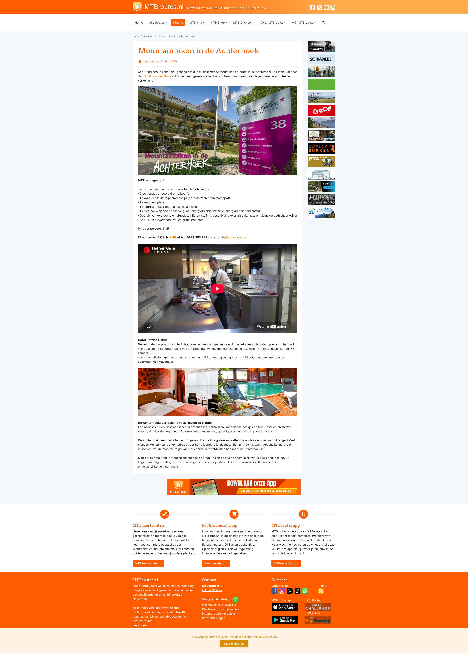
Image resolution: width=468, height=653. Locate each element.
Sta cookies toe (234, 643)
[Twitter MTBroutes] (320, 6)
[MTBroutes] (138, 6)
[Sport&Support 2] (321, 136)
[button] (323, 22)
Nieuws (178, 22)
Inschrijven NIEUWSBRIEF (219, 605)
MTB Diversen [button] (242, 22)
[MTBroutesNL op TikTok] (297, 590)
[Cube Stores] (321, 47)
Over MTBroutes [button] (272, 22)
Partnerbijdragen (213, 618)
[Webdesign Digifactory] (317, 619)
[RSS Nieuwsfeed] (321, 590)
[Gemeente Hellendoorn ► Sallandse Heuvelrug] (321, 85)
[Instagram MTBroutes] (332, 6)
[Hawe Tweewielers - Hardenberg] (321, 200)
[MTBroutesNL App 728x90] (234, 486)
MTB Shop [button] (218, 22)
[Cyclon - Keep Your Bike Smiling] (321, 111)
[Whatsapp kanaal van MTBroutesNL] (305, 590)
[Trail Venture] (321, 213)
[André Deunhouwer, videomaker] (317, 606)
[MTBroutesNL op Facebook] (274, 590)
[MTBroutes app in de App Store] (284, 606)
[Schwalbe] (321, 59)
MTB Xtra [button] (195, 22)
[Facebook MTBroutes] (313, 6)
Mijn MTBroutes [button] (302, 22)
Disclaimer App (230, 609)
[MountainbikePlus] (321, 162)
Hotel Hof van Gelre (157, 76)
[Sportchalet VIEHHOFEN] (321, 123)
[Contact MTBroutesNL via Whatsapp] (235, 599)
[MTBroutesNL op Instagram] (282, 590)
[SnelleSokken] (321, 149)
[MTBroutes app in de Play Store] (284, 619)
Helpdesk (221, 599)
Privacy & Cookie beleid (218, 613)
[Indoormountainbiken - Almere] (321, 72)
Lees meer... (141, 625)
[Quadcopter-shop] (321, 98)
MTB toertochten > (148, 563)
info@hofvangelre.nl (233, 237)
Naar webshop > (215, 563)
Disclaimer (209, 609)
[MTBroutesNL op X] (290, 590)
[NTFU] (321, 187)
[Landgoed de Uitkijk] (321, 174)
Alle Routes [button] (157, 22)
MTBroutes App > (286, 563)
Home (139, 22)
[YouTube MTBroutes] (327, 6)
